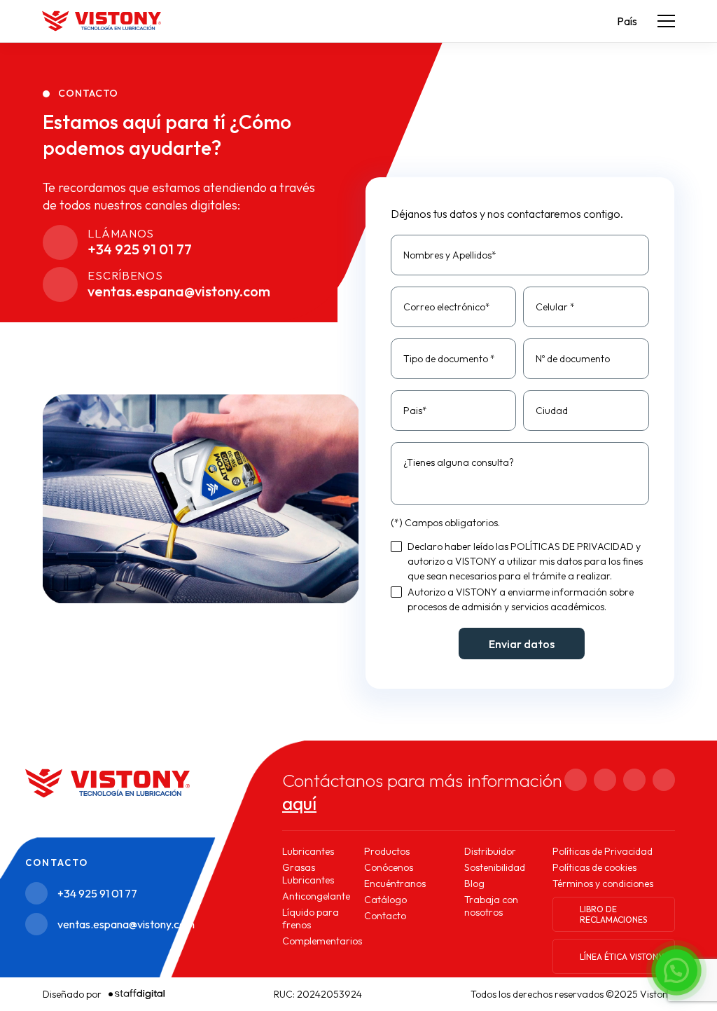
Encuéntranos (395, 883)
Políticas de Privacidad (602, 851)
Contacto (385, 915)
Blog (474, 883)
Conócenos (388, 867)
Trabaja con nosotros (491, 906)
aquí (299, 803)
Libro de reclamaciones (613, 914)
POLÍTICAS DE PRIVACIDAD (572, 546)
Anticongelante (316, 896)
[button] (676, 970)
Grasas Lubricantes (308, 873)
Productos (387, 851)
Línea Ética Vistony (622, 956)
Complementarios (322, 941)
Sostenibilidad (494, 867)
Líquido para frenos (310, 918)
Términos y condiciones (602, 883)
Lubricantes (308, 851)
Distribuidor (490, 851)
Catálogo (385, 899)
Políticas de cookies (594, 867)
